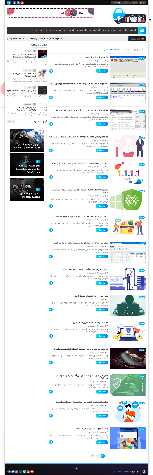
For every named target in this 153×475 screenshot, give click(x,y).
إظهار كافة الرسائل (111, 49)
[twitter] (18, 2)
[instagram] (16, 471)
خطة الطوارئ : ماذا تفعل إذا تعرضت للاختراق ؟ (90, 296)
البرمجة (40, 30)
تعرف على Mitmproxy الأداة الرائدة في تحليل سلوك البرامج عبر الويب (81, 243)
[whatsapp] (20, 471)
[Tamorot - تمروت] (128, 16)
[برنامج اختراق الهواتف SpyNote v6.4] (42, 90)
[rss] (32, 471)
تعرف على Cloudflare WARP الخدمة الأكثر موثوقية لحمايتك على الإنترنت (79, 163)
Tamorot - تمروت (117, 471)
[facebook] (14, 2)
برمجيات (55, 30)
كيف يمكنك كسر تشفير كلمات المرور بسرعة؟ (24, 75)
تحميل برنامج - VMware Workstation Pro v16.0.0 (26, 108)
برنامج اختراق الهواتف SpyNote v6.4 (21, 90)
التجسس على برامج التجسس (96, 57)
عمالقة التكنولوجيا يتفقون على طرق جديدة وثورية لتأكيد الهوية (82, 402)
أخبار (131, 30)
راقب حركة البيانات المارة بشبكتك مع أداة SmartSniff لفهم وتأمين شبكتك (78, 83)
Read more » (101, 70)
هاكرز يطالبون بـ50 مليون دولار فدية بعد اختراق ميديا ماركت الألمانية (28, 169)
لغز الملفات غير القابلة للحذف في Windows (58, 38)
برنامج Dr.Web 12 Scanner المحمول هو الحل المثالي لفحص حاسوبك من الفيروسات (79, 191)
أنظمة (94, 30)
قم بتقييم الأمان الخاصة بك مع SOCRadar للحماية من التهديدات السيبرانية (78, 136)
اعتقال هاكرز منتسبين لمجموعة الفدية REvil (30, 195)
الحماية (121, 30)
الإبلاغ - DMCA (116, 2)
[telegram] (24, 471)
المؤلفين (134, 2)
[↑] (76, 468)
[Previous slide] (13, 121)
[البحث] (9, 3)
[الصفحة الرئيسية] (142, 30)
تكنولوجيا (108, 30)
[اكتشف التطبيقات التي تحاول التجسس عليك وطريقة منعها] (42, 54)
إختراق (68, 30)
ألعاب (81, 30)
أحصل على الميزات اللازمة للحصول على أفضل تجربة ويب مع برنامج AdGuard (82, 377)
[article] (27, 140)
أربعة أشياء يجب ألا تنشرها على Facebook (92, 428)
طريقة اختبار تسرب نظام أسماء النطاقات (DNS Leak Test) (85, 269)
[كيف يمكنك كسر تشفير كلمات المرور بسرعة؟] (42, 73)
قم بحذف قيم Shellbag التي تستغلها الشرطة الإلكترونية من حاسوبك (80, 349)
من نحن (142, 2)
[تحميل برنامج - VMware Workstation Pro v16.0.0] (42, 107)
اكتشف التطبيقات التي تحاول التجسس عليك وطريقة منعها (24, 55)
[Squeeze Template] (144, 471)
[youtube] (22, 2)
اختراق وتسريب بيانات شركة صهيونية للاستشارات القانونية (27, 146)
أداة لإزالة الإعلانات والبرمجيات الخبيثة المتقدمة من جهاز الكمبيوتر (81, 110)
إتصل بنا (126, 2)
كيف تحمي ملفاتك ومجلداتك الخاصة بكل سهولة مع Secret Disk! (82, 216)
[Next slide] (9, 121)
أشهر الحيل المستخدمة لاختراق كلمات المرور (90, 322)
